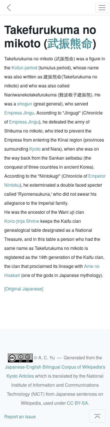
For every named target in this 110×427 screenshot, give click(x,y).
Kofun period (24, 67)
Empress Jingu (19, 112)
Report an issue (20, 416)
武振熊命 (70, 43)
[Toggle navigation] (102, 7)
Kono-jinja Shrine (21, 221)
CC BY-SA (77, 403)
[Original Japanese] (23, 288)
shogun (24, 103)
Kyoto (35, 149)
